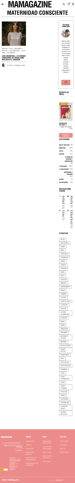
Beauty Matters (64, 144)
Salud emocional (15, 50)
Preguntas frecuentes (47, 442)
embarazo (64, 283)
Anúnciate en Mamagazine (31, 459)
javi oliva (63, 308)
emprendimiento (65, 287)
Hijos (11, 48)
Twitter (63, 448)
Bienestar (5, 48)
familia (63, 290)
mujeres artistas (63, 350)
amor (62, 250)
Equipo (28, 445)
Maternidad (18, 48)
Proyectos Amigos (30, 453)
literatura (64, 318)
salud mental (65, 399)
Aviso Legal (47, 452)
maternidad (64, 332)
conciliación (64, 254)
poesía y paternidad (64, 387)
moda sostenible (66, 345)
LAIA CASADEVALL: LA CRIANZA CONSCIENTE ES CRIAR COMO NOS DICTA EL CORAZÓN (14, 57)
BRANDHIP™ (59, 480)
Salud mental (11, 52)
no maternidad (65, 355)
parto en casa (65, 362)
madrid (63, 325)
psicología (64, 392)
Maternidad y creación (68, 173)
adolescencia (65, 243)
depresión (64, 268)
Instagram (64, 441)
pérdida (63, 395)
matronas (64, 342)
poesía (62, 382)
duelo (62, 276)
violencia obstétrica (64, 413)
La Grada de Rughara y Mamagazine (69, 158)
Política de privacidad (47, 447)
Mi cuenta (47, 461)
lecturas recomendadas (65, 313)
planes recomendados (65, 378)
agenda (63, 246)
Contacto (29, 448)
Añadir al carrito (66, 135)
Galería (61, 153)
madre (62, 321)
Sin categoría (63, 182)
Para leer (5, 50)
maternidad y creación (64, 337)
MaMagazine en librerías (32, 464)
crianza (63, 261)
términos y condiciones (19, 446)
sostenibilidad (65, 403)
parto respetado (66, 366)
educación (64, 279)
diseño (62, 272)
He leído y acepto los (14, 446)
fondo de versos (66, 301)
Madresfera (64, 452)
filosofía (63, 297)
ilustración (64, 305)
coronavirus (64, 257)
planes (63, 373)
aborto (63, 239)
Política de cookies (47, 457)
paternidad (64, 369)
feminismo (64, 294)
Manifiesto (30, 441)
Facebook (63, 445)
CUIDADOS (63, 265)
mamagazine (64, 329)
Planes (61, 179)
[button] (2, 4)
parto (62, 358)
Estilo (61, 150)
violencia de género (64, 407)
